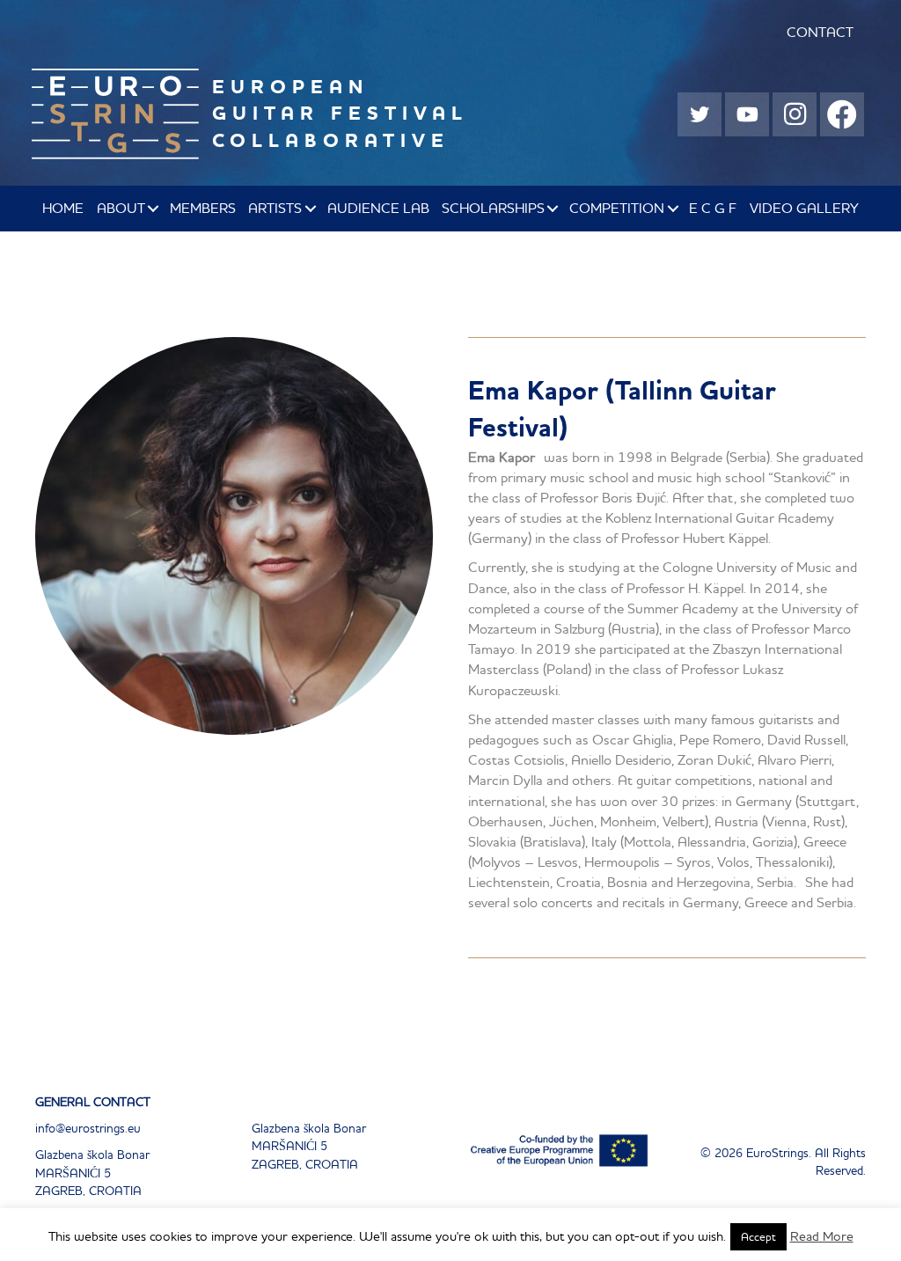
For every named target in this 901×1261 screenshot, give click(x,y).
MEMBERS (203, 207)
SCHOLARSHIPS (493, 207)
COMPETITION (616, 207)
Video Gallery (804, 207)
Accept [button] (758, 1236)
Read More (821, 1236)
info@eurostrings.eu (88, 1128)
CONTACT (820, 31)
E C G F (712, 207)
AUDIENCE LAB (378, 207)
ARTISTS (275, 207)
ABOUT (121, 207)
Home (63, 207)
